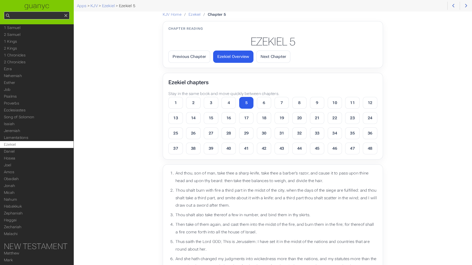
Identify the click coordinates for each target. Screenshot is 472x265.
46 (334, 148)
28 (228, 133)
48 (370, 148)
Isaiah (9, 124)
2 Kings (10, 48)
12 (370, 102)
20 (299, 118)
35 (352, 133)
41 (246, 148)
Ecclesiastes (15, 110)
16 (228, 118)
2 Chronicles (15, 62)
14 (193, 118)
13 (175, 118)
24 (370, 118)
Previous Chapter (189, 56)
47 (352, 148)
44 (299, 148)
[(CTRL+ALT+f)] (7, 16)
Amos (9, 172)
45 (317, 148)
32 (299, 133)
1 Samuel (12, 28)
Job (7, 89)
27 (211, 133)
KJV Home (172, 14)
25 (175, 133)
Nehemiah (13, 76)
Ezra (8, 69)
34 (334, 133)
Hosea (9, 158)
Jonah (9, 186)
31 (282, 133)
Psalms (10, 96)
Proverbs (11, 103)
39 (211, 148)
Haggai (10, 220)
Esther (9, 82)
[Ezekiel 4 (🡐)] (454, 6)
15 (211, 118)
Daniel (9, 151)
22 (334, 118)
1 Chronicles (15, 55)
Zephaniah (13, 213)
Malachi (11, 234)
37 (175, 148)
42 (264, 148)
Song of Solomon (19, 117)
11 (352, 102)
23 (352, 118)
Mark (8, 260)
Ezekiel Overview (233, 56)
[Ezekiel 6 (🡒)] (466, 6)
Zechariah (12, 227)
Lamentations (16, 137)
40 (228, 148)
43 (282, 148)
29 (246, 133)
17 (246, 118)
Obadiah (11, 179)
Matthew (11, 253)
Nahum (10, 199)
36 (370, 133)
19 (282, 118)
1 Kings (10, 41)
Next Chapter (273, 56)
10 (334, 102)
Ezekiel (195, 14)
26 (193, 133)
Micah (9, 192)
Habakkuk (13, 206)
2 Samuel (12, 34)
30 (264, 133)
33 (317, 133)
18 (264, 118)
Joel (7, 165)
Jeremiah (12, 131)
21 (317, 118)
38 (193, 148)
